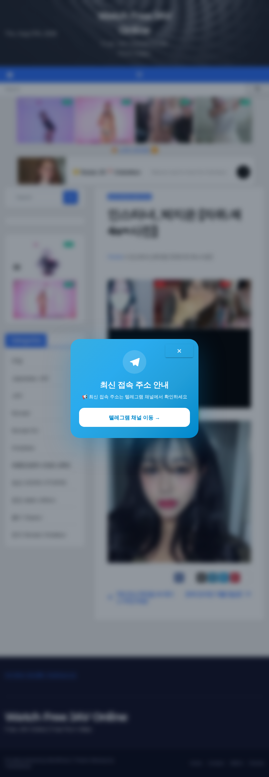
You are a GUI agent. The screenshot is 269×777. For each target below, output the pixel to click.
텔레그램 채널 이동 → (134, 417)
